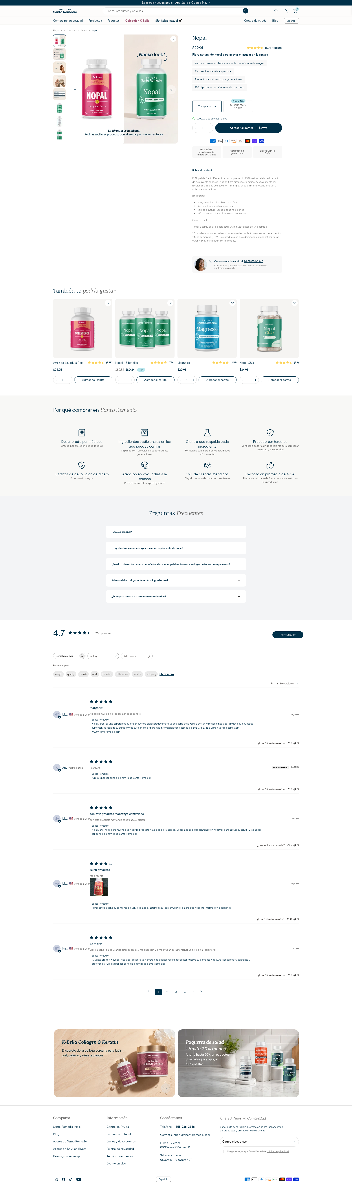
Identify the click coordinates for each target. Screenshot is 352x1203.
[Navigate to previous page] (149, 991)
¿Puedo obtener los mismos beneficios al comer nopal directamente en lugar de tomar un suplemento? (176, 564)
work (94, 674)
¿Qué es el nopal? (176, 532)
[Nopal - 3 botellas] (145, 328)
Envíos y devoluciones (121, 1141)
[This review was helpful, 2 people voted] (288, 845)
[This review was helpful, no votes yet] (288, 919)
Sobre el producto (237, 170)
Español (291, 21)
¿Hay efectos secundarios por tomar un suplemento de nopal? (176, 548)
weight (58, 674)
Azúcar (84, 30)
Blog (275, 21)
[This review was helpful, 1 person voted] (289, 743)
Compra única (207, 106)
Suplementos (69, 30)
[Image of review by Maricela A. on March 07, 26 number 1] (99, 887)
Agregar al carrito (93, 380)
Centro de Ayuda (255, 21)
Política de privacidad (120, 1149)
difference (122, 674)
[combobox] (103, 656)
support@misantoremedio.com (190, 1135)
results (83, 674)
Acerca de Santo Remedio (70, 1141)
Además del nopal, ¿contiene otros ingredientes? (176, 580)
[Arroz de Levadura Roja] (82, 328)
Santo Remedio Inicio (67, 1127)
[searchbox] (66, 656)
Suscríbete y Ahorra (238, 106)
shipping (151, 674)
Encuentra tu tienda (119, 1134)
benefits (106, 674)
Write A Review (288, 634)
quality (71, 674)
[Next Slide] (171, 89)
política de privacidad (278, 1151)
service (137, 674)
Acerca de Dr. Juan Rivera (69, 1149)
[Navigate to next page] (202, 991)
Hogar (56, 30)
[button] (173, 39)
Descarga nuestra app (67, 1156)
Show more (167, 674)
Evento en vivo (116, 1163)
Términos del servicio (120, 1156)
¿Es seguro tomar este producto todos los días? (176, 596)
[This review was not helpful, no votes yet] (295, 743)
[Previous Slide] (75, 89)
